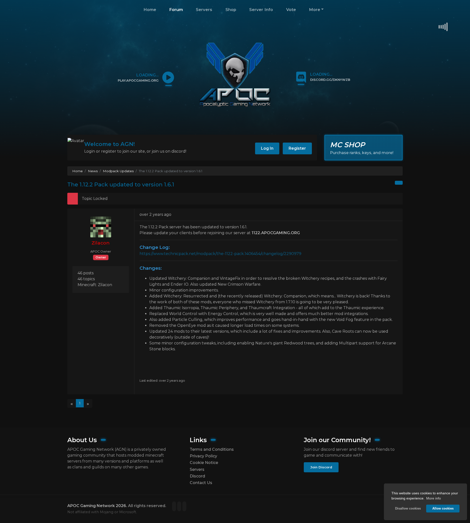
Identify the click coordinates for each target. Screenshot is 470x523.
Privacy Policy (203, 456)
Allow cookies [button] (443, 508)
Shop (230, 9)
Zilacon (101, 243)
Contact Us (201, 482)
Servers (204, 9)
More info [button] (433, 498)
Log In (267, 148)
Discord (197, 476)
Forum (176, 9)
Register (297, 148)
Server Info (261, 9)
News (93, 171)
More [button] (314, 9)
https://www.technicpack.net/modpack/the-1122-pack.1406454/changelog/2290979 (220, 253)
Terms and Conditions (212, 449)
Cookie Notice (204, 462)
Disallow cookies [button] (408, 508)
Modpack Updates (118, 171)
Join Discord (321, 467)
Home (149, 9)
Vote (291, 9)
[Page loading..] (174, 506)
